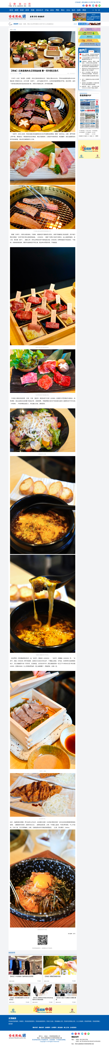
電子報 (98, 2)
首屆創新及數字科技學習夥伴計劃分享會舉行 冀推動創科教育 (90, 65)
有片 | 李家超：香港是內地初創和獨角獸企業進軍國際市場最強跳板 (90, 55)
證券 (27, 10)
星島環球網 (87, 1021)
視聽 (32, 10)
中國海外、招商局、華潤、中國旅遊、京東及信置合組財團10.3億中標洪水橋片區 (90, 62)
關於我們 (35, 1027)
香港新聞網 (96, 1021)
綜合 (52, 10)
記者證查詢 (73, 1027)
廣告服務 (85, 2)
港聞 (16, 10)
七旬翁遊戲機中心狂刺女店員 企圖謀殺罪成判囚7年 (90, 58)
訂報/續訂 (78, 2)
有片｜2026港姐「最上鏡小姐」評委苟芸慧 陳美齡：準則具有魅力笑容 (90, 73)
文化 (68, 10)
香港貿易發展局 (29, 1021)
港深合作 (39, 10)
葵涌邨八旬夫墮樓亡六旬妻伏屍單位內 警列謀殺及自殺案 (90, 83)
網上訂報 (66, 1027)
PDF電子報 (91, 2)
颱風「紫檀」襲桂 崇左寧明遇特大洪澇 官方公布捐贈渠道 (48, 24)
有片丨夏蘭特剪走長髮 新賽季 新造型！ (90, 80)
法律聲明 (53, 1027)
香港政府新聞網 (13, 1021)
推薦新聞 (12, 953)
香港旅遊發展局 (40, 1021)
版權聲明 (47, 1027)
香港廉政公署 (59, 1021)
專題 (84, 10)
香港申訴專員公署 (69, 1021)
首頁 (11, 10)
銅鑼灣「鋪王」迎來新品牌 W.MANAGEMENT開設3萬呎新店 (90, 87)
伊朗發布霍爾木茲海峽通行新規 (90, 75)
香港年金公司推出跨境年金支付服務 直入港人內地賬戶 (90, 69)
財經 (22, 10)
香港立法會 (49, 1021)
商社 (63, 10)
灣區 (57, 10)
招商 (79, 10)
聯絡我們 (41, 1027)
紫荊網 (11, 1024)
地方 (73, 10)
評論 (47, 10)
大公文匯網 (79, 1021)
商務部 (21, 1021)
